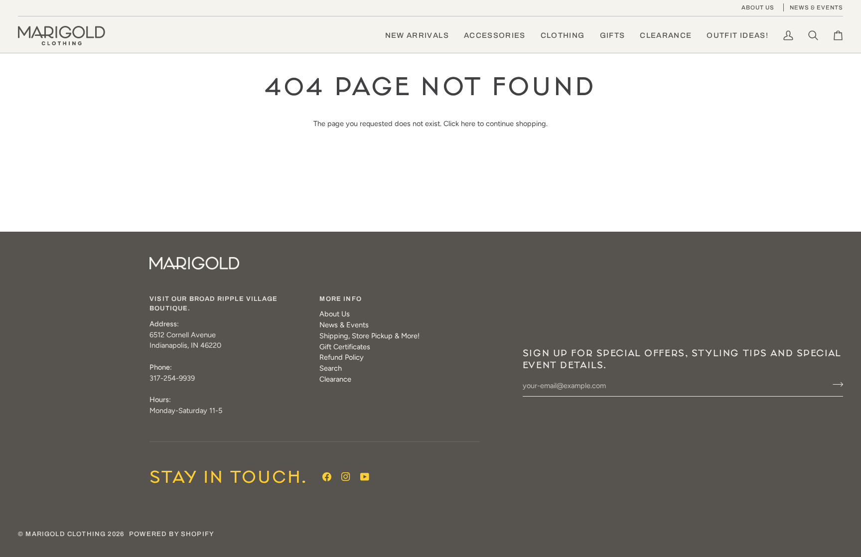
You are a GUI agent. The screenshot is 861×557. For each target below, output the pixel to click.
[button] (494, 35)
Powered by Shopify (171, 534)
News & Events (344, 324)
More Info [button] (340, 298)
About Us (334, 313)
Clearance (335, 379)
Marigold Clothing (65, 534)
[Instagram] (345, 476)
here (468, 123)
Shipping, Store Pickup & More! (369, 335)
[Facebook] (326, 476)
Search (330, 368)
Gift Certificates (344, 346)
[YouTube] (364, 476)
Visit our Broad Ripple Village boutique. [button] (213, 303)
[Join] (835, 385)
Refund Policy (341, 357)
